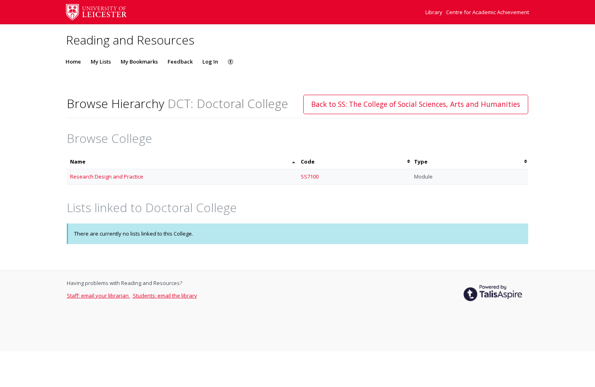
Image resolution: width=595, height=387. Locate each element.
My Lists (101, 61)
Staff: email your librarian (98, 295)
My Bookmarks (139, 61)
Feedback (180, 61)
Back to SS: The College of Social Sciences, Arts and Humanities (415, 104)
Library (434, 12)
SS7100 (310, 176)
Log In (210, 61)
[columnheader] (182, 161)
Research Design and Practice (106, 176)
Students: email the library (165, 295)
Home (73, 61)
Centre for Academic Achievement (487, 12)
